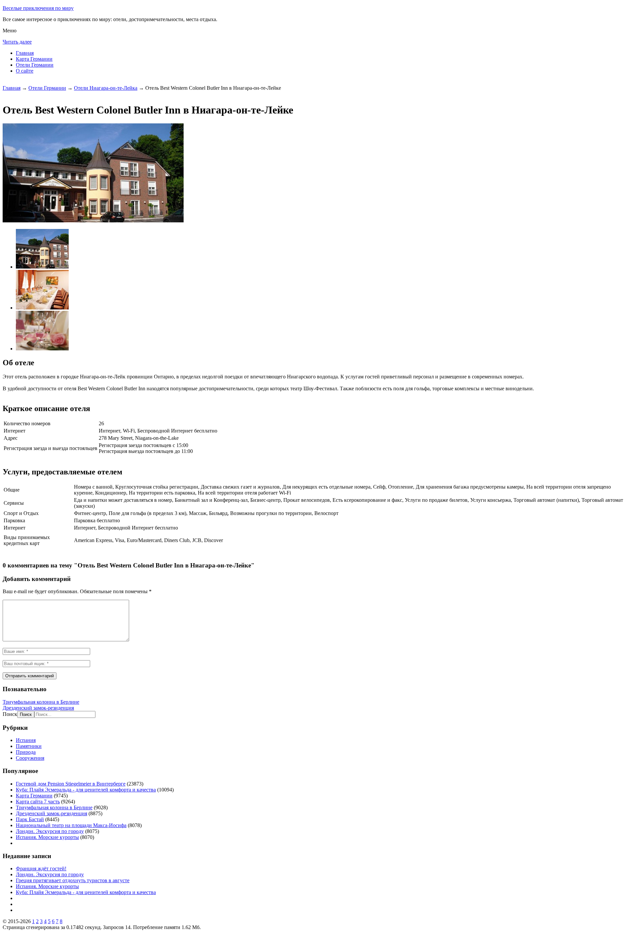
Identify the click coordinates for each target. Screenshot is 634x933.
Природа (26, 752)
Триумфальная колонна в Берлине (41, 702)
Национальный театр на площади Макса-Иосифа (71, 825)
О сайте (24, 71)
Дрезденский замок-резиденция (38, 708)
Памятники (29, 746)
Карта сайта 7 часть (38, 801)
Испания (26, 740)
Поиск (10, 714)
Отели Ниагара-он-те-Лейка (105, 88)
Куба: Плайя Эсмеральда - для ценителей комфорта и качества (86, 789)
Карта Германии (34, 59)
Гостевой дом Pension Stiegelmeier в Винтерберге (70, 784)
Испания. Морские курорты (47, 837)
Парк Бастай (30, 819)
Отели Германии (34, 65)
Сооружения (30, 758)
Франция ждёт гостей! (41, 868)
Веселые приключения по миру (38, 8)
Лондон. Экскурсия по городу (50, 831)
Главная (25, 53)
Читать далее (17, 42)
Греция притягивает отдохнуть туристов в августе (72, 880)
